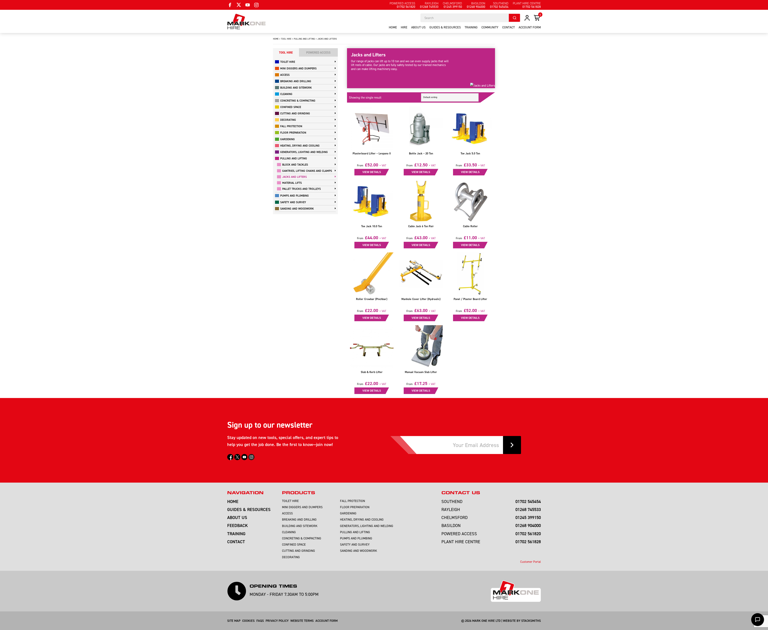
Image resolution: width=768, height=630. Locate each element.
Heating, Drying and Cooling (300, 145)
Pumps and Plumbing (294, 195)
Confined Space (290, 107)
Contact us (460, 492)
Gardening (287, 139)
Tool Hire (286, 38)
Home (393, 27)
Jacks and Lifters (294, 177)
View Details (371, 172)
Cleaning (286, 94)
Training (471, 27)
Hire (404, 27)
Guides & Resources (445, 27)
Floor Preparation (293, 132)
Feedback (237, 525)
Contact (508, 27)
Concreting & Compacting (297, 100)
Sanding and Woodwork (297, 208)
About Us (418, 27)
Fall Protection (291, 126)
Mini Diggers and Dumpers (298, 68)
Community (489, 27)
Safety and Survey (293, 202)
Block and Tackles (295, 164)
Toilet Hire (287, 62)
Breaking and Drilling (295, 81)
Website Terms (302, 621)
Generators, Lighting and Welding (304, 152)
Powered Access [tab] (318, 52)
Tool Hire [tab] (286, 52)
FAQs (260, 621)
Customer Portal (530, 562)
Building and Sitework (296, 87)
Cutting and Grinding (295, 113)
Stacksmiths (531, 621)
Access (285, 75)
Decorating (288, 120)
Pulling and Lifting (304, 38)
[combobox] (470, 17)
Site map (233, 621)
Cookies (248, 621)
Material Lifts (292, 183)
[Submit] (514, 17)
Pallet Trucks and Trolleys (301, 189)
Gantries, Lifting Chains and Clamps (307, 171)
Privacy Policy (277, 621)
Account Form (326, 621)
